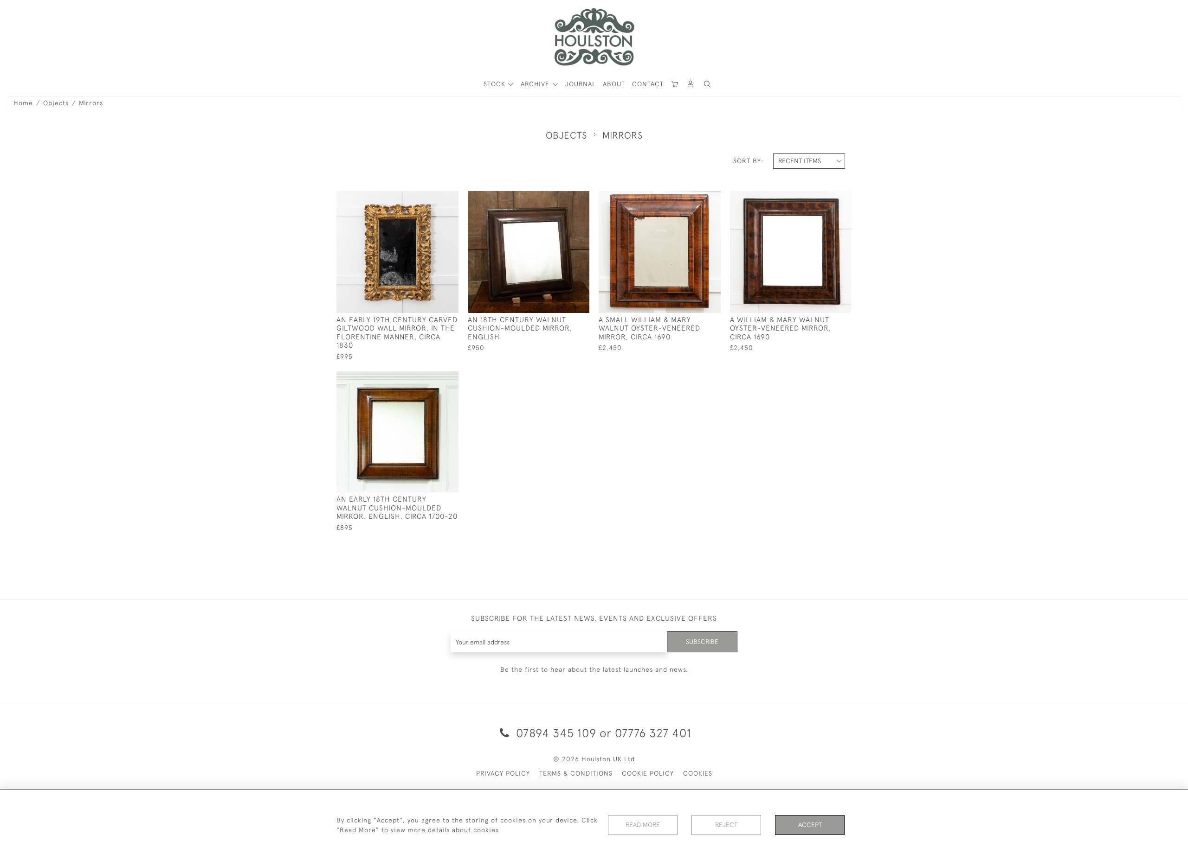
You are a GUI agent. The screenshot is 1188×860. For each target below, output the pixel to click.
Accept (810, 824)
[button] (707, 84)
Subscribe (702, 641)
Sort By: (748, 161)
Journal (580, 84)
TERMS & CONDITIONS (576, 773)
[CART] (675, 84)
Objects (56, 103)
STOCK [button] (496, 84)
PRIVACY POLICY (503, 773)
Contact (648, 84)
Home (23, 103)
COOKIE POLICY (648, 773)
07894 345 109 (556, 732)
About (614, 84)
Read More (643, 824)
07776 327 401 (653, 732)
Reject (726, 824)
